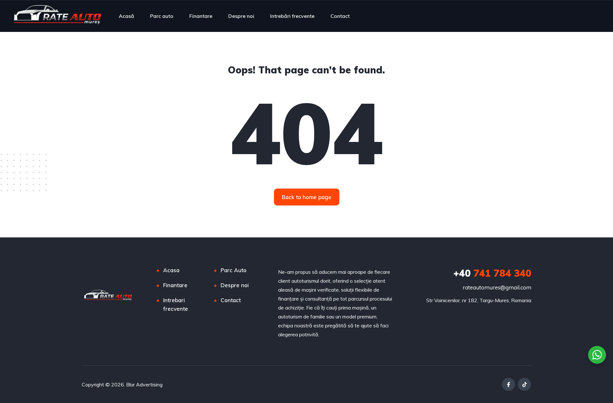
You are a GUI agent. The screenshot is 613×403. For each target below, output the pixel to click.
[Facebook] (508, 384)
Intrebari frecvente (175, 304)
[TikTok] (524, 384)
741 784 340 (492, 273)
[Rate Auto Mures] (57, 16)
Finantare (200, 16)
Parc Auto (233, 270)
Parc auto (161, 16)
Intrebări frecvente (292, 16)
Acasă (126, 16)
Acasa (171, 270)
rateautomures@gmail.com (497, 287)
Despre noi (241, 16)
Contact (340, 16)
